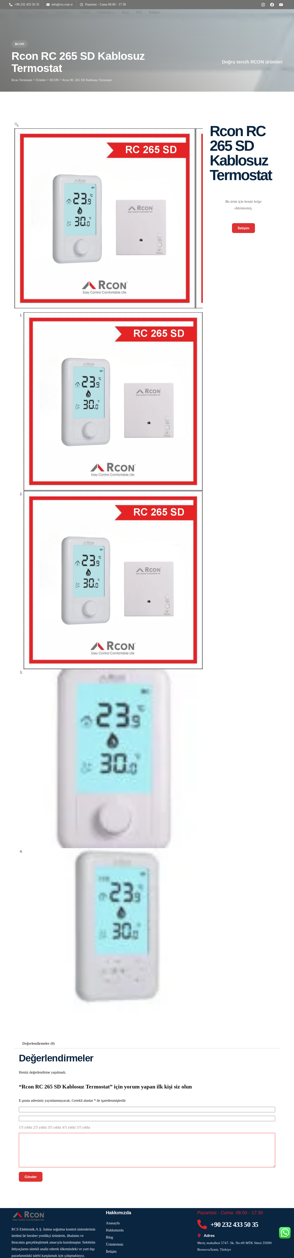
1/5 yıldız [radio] (25, 1127)
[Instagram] (263, 4)
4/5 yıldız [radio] (69, 1127)
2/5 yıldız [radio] (40, 1127)
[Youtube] (281, 4)
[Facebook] (272, 4)
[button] (16, 124)
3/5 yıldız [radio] (54, 1127)
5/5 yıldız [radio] (83, 1127)
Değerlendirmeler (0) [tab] (38, 1043)
